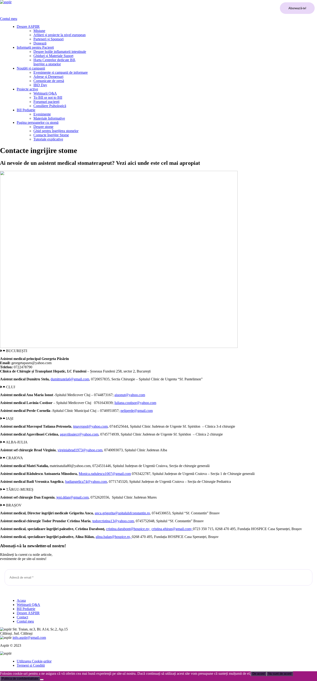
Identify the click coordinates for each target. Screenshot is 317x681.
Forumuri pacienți (46, 102)
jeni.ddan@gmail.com (72, 497)
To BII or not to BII (47, 97)
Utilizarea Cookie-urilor (34, 661)
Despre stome (43, 127)
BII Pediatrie (26, 110)
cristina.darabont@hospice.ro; (128, 529)
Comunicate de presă (48, 81)
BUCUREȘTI (16, 351)
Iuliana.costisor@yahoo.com (135, 403)
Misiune (39, 31)
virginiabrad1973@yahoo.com (80, 450)
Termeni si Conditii (31, 665)
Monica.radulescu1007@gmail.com (105, 474)
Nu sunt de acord (279, 673)
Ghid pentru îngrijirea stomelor (55, 131)
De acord (258, 673)
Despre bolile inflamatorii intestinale (59, 52)
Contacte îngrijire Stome (51, 135)
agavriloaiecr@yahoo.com (79, 434)
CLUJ (10, 387)
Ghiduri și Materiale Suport (53, 56)
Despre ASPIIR (28, 27)
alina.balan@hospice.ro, (114, 537)
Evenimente (42, 114)
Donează (39, 43)
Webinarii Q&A (45, 93)
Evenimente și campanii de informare (60, 72)
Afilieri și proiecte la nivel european (59, 35)
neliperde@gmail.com (136, 411)
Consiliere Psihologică (49, 106)
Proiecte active (27, 89)
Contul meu (8, 19)
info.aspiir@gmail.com (29, 638)
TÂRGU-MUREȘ (19, 489)
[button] (158, 351)
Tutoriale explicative (48, 139)
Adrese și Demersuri (48, 77)
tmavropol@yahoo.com (90, 426)
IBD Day (40, 85)
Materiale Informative (49, 118)
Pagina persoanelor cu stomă (37, 122)
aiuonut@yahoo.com (129, 395)
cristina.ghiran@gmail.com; (172, 529)
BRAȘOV (14, 505)
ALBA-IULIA (17, 442)
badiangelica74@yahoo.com (86, 482)
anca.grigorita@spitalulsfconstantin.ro (122, 513)
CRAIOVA (14, 458)
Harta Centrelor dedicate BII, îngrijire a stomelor (54, 62)
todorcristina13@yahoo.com (113, 521)
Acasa (21, 600)
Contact (22, 617)
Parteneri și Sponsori (48, 39)
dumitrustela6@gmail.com (70, 379)
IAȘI (9, 418)
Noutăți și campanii (31, 68)
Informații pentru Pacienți (35, 47)
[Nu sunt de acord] (42, 679)
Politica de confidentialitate (20, 678)
